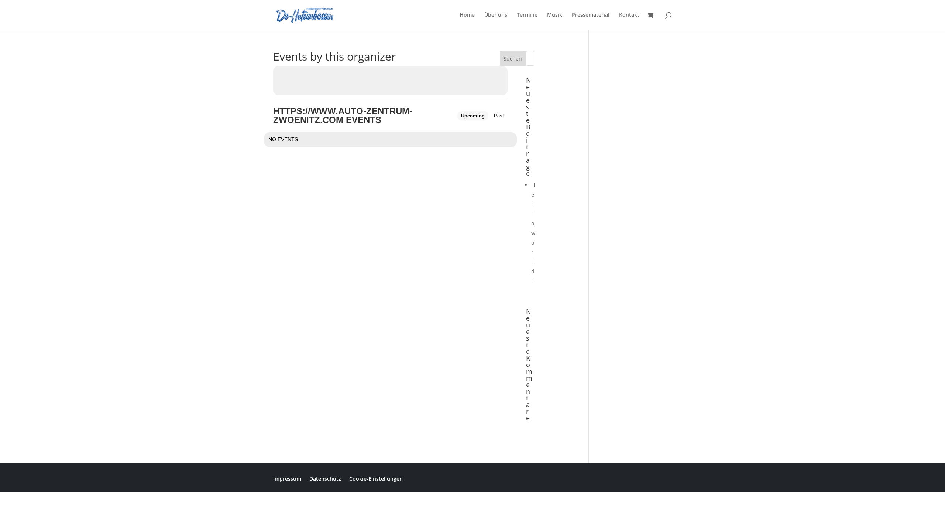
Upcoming (473, 116)
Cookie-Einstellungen (376, 478)
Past (499, 116)
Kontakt (629, 15)
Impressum (287, 478)
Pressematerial (590, 15)
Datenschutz (325, 478)
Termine (527, 15)
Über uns (495, 15)
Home (467, 15)
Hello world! (533, 232)
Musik (554, 15)
